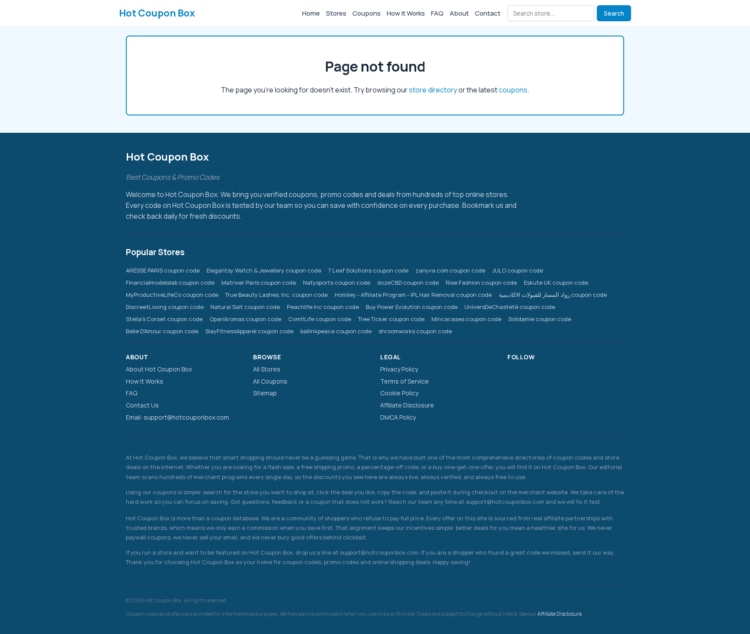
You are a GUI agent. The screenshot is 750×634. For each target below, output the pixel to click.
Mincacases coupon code (466, 319)
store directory (433, 90)
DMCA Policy (398, 417)
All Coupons (270, 381)
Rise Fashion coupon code (481, 282)
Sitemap (265, 393)
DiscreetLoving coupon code (165, 307)
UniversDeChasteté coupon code (509, 307)
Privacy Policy (399, 369)
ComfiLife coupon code (319, 319)
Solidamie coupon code (539, 319)
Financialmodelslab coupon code (170, 282)
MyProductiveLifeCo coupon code (172, 295)
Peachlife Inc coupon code (323, 307)
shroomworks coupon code (415, 331)
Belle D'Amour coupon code (162, 331)
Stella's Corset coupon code (164, 319)
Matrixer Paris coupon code (258, 282)
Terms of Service (404, 381)
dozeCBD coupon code (408, 282)
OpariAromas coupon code (245, 319)
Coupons (366, 13)
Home (311, 13)
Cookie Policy (399, 393)
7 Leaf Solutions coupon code (368, 270)
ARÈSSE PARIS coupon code (163, 270)
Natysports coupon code (336, 282)
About (459, 13)
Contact (487, 13)
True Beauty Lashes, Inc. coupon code (276, 295)
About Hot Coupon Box (159, 369)
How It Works (406, 13)
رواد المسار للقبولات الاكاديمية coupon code (553, 295)
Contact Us (142, 405)
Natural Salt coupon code (245, 307)
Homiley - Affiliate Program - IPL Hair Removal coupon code (413, 295)
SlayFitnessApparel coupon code (249, 331)
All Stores (266, 369)
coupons (513, 90)
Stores (336, 13)
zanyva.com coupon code (450, 270)
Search (614, 13)
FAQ (437, 13)
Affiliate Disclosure (407, 405)
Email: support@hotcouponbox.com (177, 417)
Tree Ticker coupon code (391, 319)
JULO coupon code (517, 270)
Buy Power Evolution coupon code (411, 307)
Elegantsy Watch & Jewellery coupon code (264, 270)
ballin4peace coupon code (336, 331)
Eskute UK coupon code (556, 282)
